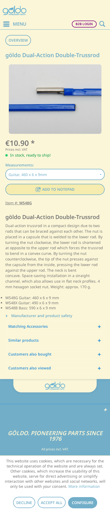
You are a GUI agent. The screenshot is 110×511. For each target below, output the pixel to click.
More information (84, 486)
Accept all (51, 502)
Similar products (23, 340)
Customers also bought (30, 354)
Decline (24, 502)
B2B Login (84, 24)
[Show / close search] (102, 24)
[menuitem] (14, 24)
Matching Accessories (28, 326)
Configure (82, 502)
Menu (19, 24)
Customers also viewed (29, 367)
